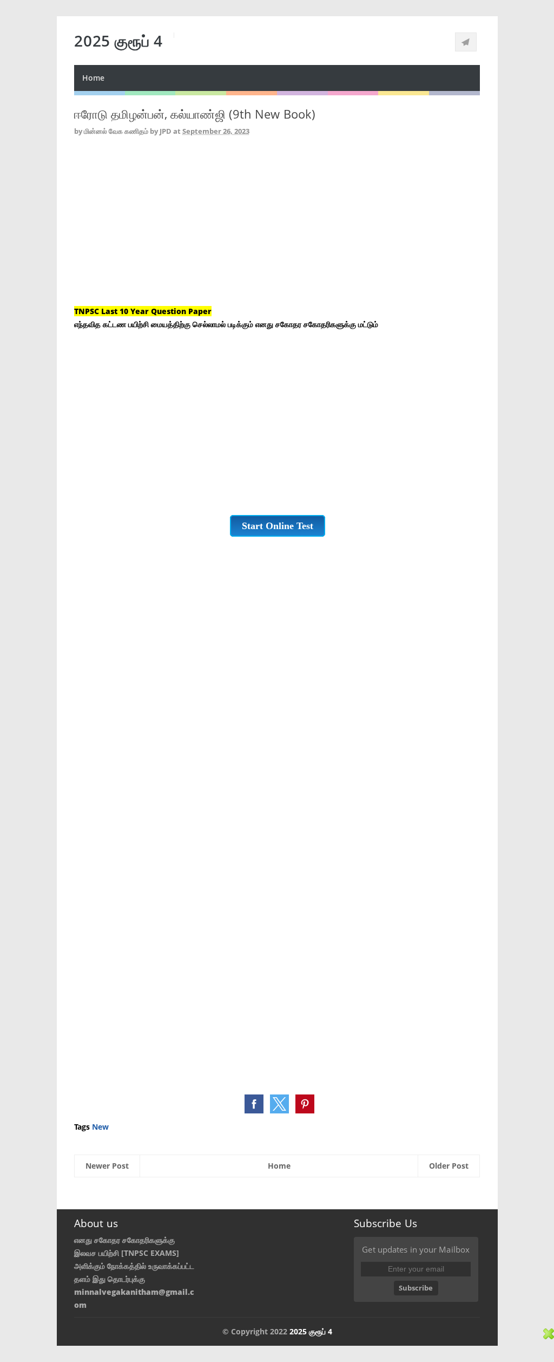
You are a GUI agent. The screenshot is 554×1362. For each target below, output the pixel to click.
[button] (254, 1103)
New (100, 1127)
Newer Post (107, 1166)
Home (93, 78)
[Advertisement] (277, 229)
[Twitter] (466, 41)
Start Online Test (277, 525)
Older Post (449, 1166)
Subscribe (416, 1288)
